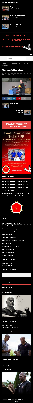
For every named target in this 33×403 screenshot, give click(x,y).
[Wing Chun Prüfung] (5, 26)
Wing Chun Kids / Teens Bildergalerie (11, 229)
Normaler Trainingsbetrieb (8, 190)
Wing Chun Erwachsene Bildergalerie (11, 223)
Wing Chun (13, 7)
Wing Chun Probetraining (8, 252)
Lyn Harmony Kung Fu (7, 265)
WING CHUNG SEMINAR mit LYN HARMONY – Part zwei (15, 184)
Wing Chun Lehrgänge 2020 (8, 249)
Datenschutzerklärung (7, 255)
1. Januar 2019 (14, 8)
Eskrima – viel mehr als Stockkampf (11, 246)
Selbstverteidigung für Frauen (9, 237)
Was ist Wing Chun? (7, 243)
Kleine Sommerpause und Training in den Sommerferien (15, 193)
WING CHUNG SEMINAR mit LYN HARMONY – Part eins (15, 181)
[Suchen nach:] (16, 58)
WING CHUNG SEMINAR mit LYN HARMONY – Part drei (15, 187)
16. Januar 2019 (14, 17)
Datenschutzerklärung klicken (8, 331)
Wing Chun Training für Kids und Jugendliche (13, 240)
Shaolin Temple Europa (7, 263)
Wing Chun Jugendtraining (17, 15)
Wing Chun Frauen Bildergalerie (9, 226)
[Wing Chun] (5, 8)
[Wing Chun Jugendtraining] (5, 17)
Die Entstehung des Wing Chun (9, 232)
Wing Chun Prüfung (15, 24)
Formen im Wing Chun (7, 234)
